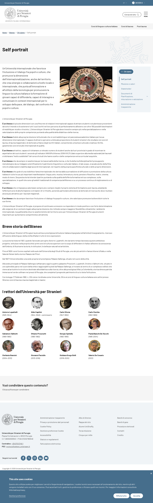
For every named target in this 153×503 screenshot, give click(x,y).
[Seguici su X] (29, 458)
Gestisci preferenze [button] (17, 496)
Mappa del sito (85, 422)
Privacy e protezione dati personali (54, 422)
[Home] (19, 14)
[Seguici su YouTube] (46, 458)
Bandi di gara (122, 422)
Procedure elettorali (125, 426)
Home (4, 33)
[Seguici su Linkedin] (40, 458)
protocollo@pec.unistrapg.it (18, 446)
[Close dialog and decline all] (151, 471)
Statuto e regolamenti (49, 439)
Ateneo (12, 33)
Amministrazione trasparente (52, 418)
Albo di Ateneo (85, 418)
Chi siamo (21, 33)
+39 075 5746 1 (17, 443)
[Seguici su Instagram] (34, 458)
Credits (120, 435)
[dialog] (76, 486)
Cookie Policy (45, 426)
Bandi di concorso (124, 418)
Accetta (136, 496)
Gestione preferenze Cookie (52, 431)
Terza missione (85, 431)
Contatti (120, 431)
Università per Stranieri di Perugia (17, 3)
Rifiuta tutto (121, 496)
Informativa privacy (17, 490)
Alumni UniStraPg (86, 426)
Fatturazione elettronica (50, 444)
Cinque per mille (85, 435)
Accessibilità (45, 435)
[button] (125, 3)
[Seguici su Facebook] (23, 458)
